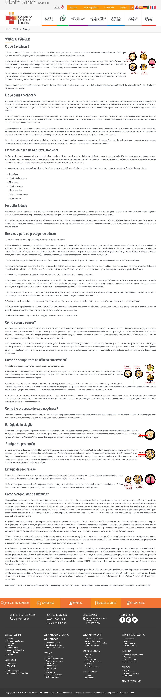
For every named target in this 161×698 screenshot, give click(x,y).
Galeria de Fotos (130, 659)
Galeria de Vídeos (131, 661)
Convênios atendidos (93, 638)
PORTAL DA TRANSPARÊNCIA (17, 603)
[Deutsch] (145, 7)
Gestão (10, 645)
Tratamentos (90, 678)
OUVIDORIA (77, 603)
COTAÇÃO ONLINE (137, 603)
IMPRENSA (126, 651)
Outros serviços (52, 677)
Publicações (90, 664)
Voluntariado (129, 638)
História (10, 638)
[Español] (141, 7)
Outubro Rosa (129, 643)
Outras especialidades (55, 647)
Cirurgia (49, 670)
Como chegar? (13, 652)
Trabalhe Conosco (131, 673)
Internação (50, 672)
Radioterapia (51, 668)
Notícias (10, 654)
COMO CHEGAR (47, 603)
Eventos (127, 641)
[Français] (154, 7)
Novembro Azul (130, 645)
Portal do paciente (91, 7)
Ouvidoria (128, 675)
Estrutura (10, 643)
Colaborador (109, 7)
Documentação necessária (96, 643)
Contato (123, 7)
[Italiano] (149, 7)
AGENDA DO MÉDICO (107, 603)
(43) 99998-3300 (43, 3)
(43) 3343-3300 (27, 3)
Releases (127, 657)
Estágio (88, 657)
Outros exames (52, 663)
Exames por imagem (54, 661)
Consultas (50, 656)
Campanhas (12, 664)
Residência (89, 655)
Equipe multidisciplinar (16, 650)
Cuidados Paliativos (54, 674)
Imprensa (73, 7)
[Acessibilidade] (63, 6)
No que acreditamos (15, 641)
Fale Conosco (129, 671)
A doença (89, 675)
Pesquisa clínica (91, 659)
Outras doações (13, 670)
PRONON (11, 666)
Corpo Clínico (12, 647)
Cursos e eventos (92, 666)
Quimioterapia (51, 665)
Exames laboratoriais (54, 659)
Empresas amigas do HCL (17, 673)
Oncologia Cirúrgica (54, 645)
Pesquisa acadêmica (93, 661)
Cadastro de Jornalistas (133, 655)
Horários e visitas (92, 645)
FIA (8, 668)
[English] (137, 7)
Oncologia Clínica (53, 642)
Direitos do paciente (93, 641)
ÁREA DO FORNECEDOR (131, 681)
